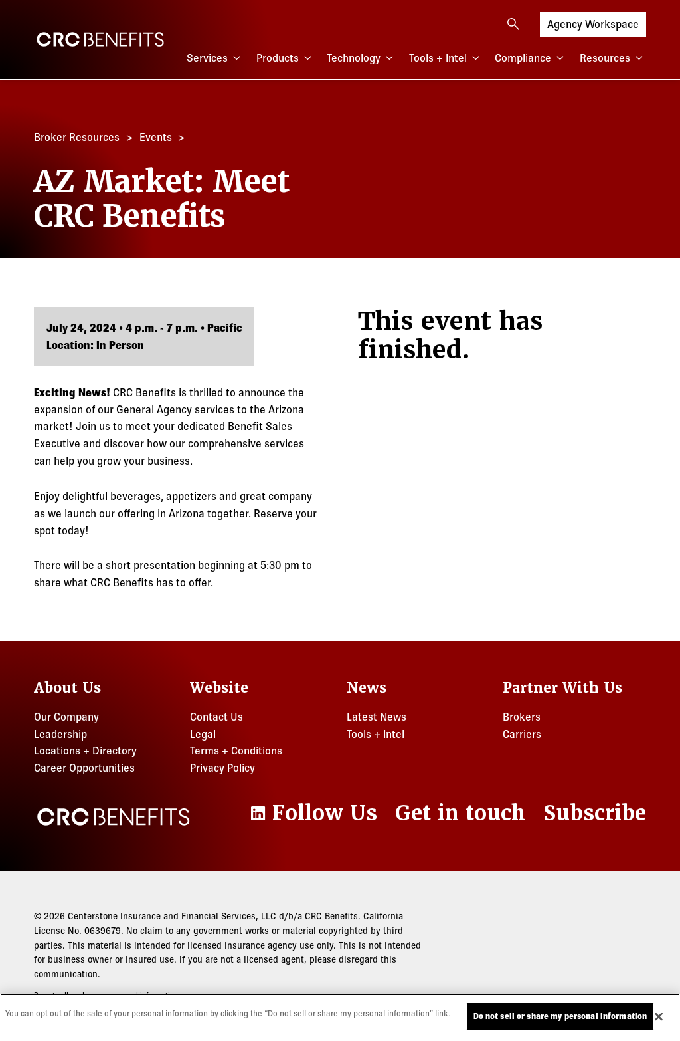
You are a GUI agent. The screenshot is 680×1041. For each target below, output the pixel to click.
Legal (203, 734)
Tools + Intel (438, 58)
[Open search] (513, 24)
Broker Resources (77, 137)
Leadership (60, 734)
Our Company (66, 717)
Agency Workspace (593, 24)
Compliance (523, 58)
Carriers (522, 734)
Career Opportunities (84, 768)
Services (207, 58)
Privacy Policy (222, 768)
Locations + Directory (85, 750)
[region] (340, 1017)
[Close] (658, 1016)
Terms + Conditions (236, 750)
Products (277, 58)
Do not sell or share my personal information (560, 1016)
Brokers (522, 717)
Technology (354, 58)
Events (155, 137)
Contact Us (216, 717)
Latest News (376, 717)
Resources (605, 58)
